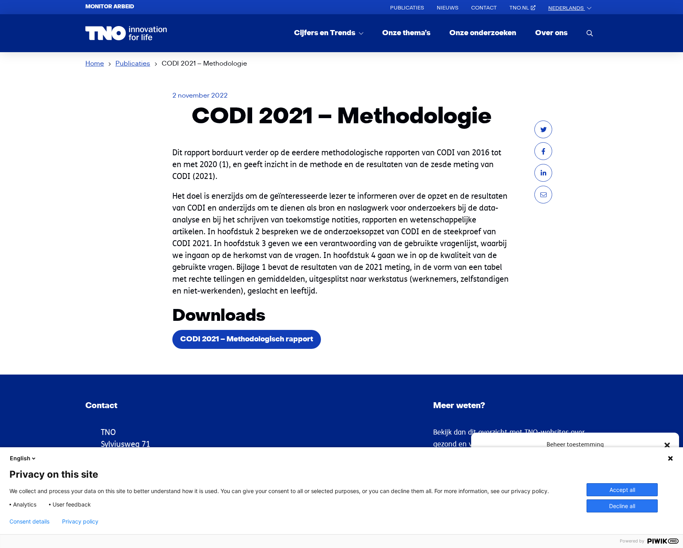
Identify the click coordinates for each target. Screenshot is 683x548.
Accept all (622, 489)
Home (94, 64)
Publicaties (407, 8)
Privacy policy (80, 521)
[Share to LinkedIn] (543, 173)
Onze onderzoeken (482, 33)
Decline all (622, 506)
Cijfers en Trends (325, 33)
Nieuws (447, 8)
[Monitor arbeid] (126, 33)
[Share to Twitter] (543, 129)
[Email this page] (543, 194)
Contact (484, 8)
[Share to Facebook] (543, 151)
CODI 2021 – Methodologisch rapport (246, 339)
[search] (590, 33)
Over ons (551, 33)
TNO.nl (519, 8)
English (20, 458)
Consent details (29, 521)
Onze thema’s (406, 33)
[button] (667, 444)
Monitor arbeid (109, 7)
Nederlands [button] (566, 8)
